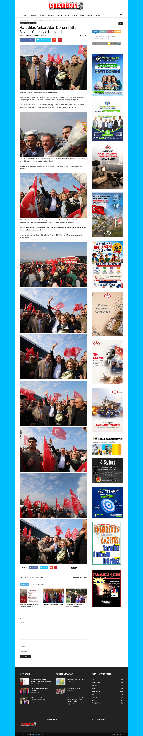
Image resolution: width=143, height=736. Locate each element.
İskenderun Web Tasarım (38, 734)
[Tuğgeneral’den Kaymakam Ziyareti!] (53, 596)
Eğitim (74, 15)
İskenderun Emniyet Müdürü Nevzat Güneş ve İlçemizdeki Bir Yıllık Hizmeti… (76, 700)
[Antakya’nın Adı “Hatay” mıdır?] (60, 681)
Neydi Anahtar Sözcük (80, 578)
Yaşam (89, 15)
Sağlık (81, 15)
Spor (98, 15)
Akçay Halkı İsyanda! (73, 688)
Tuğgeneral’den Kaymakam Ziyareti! (53, 604)
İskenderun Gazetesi (32, 35)
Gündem (34, 15)
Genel (67, 15)
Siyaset (42, 15)
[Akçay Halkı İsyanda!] (60, 691)
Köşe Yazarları (96, 691)
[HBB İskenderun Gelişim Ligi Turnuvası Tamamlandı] (76, 596)
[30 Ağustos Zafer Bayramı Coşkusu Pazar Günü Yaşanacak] (30, 596)
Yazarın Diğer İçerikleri (37, 584)
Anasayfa (24, 15)
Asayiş (59, 15)
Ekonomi (51, 15)
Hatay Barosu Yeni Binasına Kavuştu (31, 578)
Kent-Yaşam (28, 23)
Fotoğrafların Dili (97, 703)
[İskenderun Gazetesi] (71, 6)
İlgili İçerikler (24, 584)
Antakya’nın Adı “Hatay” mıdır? (76, 679)
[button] (121, 15)
